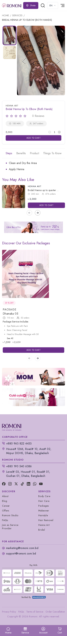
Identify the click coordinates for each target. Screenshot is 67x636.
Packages (43, 505)
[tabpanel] (33, 166)
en (50, 5)
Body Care (44, 496)
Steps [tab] (9, 153)
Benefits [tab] (21, 153)
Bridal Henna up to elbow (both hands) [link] (27, 20)
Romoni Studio (10, 515)
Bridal (41, 529)
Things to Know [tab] (52, 153)
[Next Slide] (58, 60)
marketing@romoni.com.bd (22, 548)
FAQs (5, 520)
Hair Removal (45, 520)
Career (6, 505)
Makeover (43, 510)
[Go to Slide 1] (9, 35)
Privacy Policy (9, 611)
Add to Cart (33, 137)
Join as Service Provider (10, 526)
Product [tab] (34, 153)
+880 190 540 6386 (19, 466)
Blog (4, 501)
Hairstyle (43, 515)
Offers (5, 510)
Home (5, 15)
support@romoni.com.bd (21, 553)
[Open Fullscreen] (62, 92)
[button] (41, 60)
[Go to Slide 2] (9, 52)
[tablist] (33, 153)
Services (17, 15)
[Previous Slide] (24, 60)
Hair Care (43, 501)
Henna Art (34, 186)
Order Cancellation (55, 611)
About (5, 496)
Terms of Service (34, 611)
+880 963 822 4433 (19, 443)
